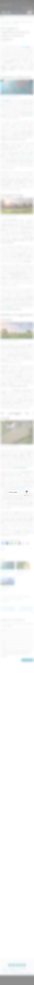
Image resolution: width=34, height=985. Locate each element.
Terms (27, 495)
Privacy (25, 495)
